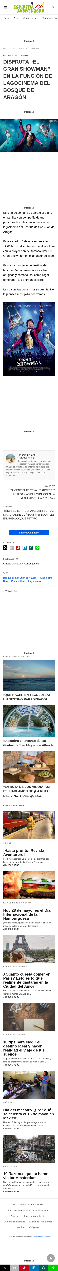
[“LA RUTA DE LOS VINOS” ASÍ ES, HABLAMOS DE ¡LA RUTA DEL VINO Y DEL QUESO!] (29, 767)
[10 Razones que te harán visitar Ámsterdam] (29, 1149)
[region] (29, 32)
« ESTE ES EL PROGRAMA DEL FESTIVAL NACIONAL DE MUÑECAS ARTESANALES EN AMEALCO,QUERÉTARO (28, 514)
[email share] (12, 548)
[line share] (37, 548)
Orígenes (8, 1102)
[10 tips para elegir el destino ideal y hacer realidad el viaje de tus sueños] (29, 1017)
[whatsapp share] (31, 548)
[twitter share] (5, 547)
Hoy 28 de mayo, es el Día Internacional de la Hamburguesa (26, 914)
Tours (16, 18)
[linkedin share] (25, 548)
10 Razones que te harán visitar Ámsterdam (25, 1175)
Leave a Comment (29, 532)
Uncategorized (11, 1166)
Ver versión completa (42, 1237)
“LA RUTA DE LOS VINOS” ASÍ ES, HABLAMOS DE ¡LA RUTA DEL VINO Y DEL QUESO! (26, 791)
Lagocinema (34, 581)
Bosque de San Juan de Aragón (19, 577)
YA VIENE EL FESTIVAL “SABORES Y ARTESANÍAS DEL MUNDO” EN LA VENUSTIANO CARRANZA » (32, 493)
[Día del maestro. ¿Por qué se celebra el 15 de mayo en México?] (29, 1085)
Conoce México (31, 18)
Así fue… (8, 843)
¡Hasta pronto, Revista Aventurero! (23, 852)
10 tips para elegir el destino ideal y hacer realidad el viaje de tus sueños (24, 1048)
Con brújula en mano (15, 967)
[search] (53, 7)
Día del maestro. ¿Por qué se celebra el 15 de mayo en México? (28, 1114)
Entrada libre (17, 581)
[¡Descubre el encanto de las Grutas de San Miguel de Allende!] (29, 721)
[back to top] (51, 1258)
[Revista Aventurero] (29, 7)
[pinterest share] (18, 548)
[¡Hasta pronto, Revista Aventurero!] (29, 825)
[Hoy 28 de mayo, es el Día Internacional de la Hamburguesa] (29, 885)
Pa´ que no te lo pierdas (26, 48)
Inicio (7, 18)
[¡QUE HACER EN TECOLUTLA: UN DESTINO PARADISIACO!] (29, 675)
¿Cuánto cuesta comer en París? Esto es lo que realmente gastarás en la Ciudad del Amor (26, 980)
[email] (14, 1268)
